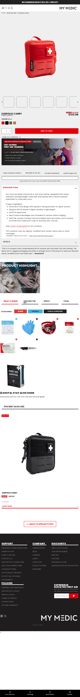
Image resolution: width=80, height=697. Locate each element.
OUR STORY (37, 562)
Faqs (66, 301)
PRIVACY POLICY (8, 594)
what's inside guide (18, 226)
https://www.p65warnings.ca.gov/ (41, 236)
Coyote (14, 122)
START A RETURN (8, 555)
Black (6, 122)
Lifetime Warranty (10, 605)
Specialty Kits (12, 13)
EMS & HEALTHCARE (60, 548)
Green (10, 122)
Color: (7, 119)
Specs (47, 301)
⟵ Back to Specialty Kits (40, 524)
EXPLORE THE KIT (30, 302)
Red (3, 122)
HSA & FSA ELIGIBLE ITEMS (12, 565)
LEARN (35, 558)
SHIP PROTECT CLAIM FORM (13, 562)
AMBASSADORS (38, 548)
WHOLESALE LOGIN (59, 562)
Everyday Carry (23, 13)
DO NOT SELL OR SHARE (11, 576)
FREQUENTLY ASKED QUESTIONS (14, 548)
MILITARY (55, 555)
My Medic (40, 625)
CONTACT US (7, 558)
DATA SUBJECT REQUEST (12, 572)
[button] (5, 7)
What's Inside (11, 301)
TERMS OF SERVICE (9, 598)
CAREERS (36, 555)
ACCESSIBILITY (7, 580)
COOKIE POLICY (8, 601)
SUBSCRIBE (36, 569)
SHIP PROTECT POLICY (10, 591)
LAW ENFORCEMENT (60, 551)
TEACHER (55, 558)
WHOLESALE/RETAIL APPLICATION (65, 565)
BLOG (34, 551)
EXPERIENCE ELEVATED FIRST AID (66, 586)
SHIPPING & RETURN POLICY (13, 587)
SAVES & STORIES (39, 565)
